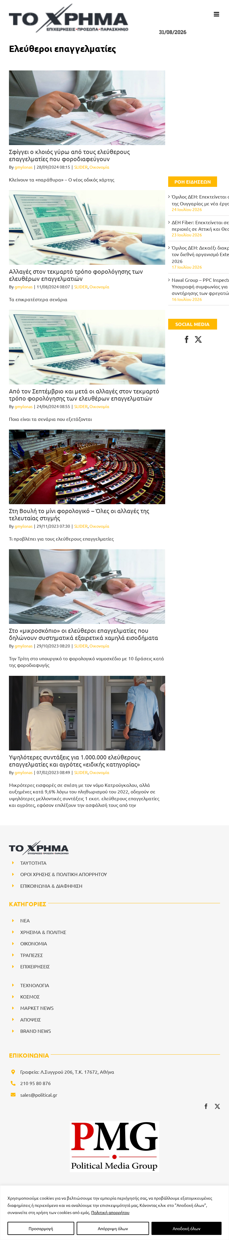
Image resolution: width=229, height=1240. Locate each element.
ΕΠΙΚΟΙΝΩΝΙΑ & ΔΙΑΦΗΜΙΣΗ (51, 886)
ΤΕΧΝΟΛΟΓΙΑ (34, 985)
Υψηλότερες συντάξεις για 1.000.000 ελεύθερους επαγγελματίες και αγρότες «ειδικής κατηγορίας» (74, 760)
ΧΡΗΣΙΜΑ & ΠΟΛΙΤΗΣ (43, 932)
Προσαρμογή (41, 1228)
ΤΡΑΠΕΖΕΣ (31, 955)
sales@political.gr (38, 1095)
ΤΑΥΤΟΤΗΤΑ (33, 863)
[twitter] (217, 1106)
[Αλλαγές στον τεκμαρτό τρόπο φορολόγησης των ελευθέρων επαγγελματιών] (87, 227)
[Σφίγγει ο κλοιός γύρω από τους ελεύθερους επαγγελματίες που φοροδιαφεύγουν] (87, 107)
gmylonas (24, 167)
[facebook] (206, 1106)
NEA (25, 920)
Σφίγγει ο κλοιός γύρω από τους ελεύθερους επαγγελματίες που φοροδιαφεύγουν (69, 155)
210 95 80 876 (35, 1083)
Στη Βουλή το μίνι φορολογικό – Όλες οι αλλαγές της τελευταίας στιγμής (79, 514)
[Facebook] (186, 339)
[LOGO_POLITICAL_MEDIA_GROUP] (114, 1124)
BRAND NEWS (35, 1031)
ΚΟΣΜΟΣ (30, 996)
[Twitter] (198, 339)
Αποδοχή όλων (186, 1228)
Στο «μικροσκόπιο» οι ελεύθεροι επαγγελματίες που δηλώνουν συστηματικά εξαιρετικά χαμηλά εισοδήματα (83, 634)
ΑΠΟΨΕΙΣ (30, 1019)
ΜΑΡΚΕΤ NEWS (37, 1008)
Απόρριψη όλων (113, 1228)
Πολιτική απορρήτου (110, 1212)
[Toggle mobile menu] (217, 14)
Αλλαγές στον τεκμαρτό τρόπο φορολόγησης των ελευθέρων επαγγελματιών (76, 274)
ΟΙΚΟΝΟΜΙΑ (33, 943)
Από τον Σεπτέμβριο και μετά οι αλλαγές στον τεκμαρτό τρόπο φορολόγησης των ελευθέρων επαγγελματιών (84, 394)
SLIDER (81, 167)
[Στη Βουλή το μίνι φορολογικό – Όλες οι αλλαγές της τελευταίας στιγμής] (87, 467)
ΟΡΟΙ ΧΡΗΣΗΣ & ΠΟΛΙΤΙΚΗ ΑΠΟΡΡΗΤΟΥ (63, 874)
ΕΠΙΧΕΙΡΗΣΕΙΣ (35, 966)
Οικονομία (99, 167)
